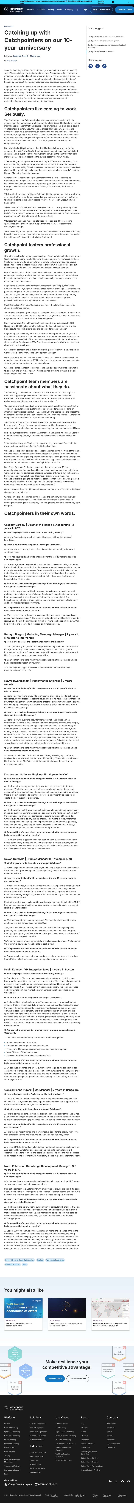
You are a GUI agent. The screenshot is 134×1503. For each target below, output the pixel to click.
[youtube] (128, 1481)
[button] (128, 2)
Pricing (51, 9)
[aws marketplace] (46, 1484)
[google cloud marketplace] (18, 1484)
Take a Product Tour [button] (78, 1379)
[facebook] (122, 1481)
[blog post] (23, 1314)
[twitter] (116, 1481)
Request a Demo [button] (55, 1379)
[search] (78, 10)
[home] (13, 9)
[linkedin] (110, 1481)
